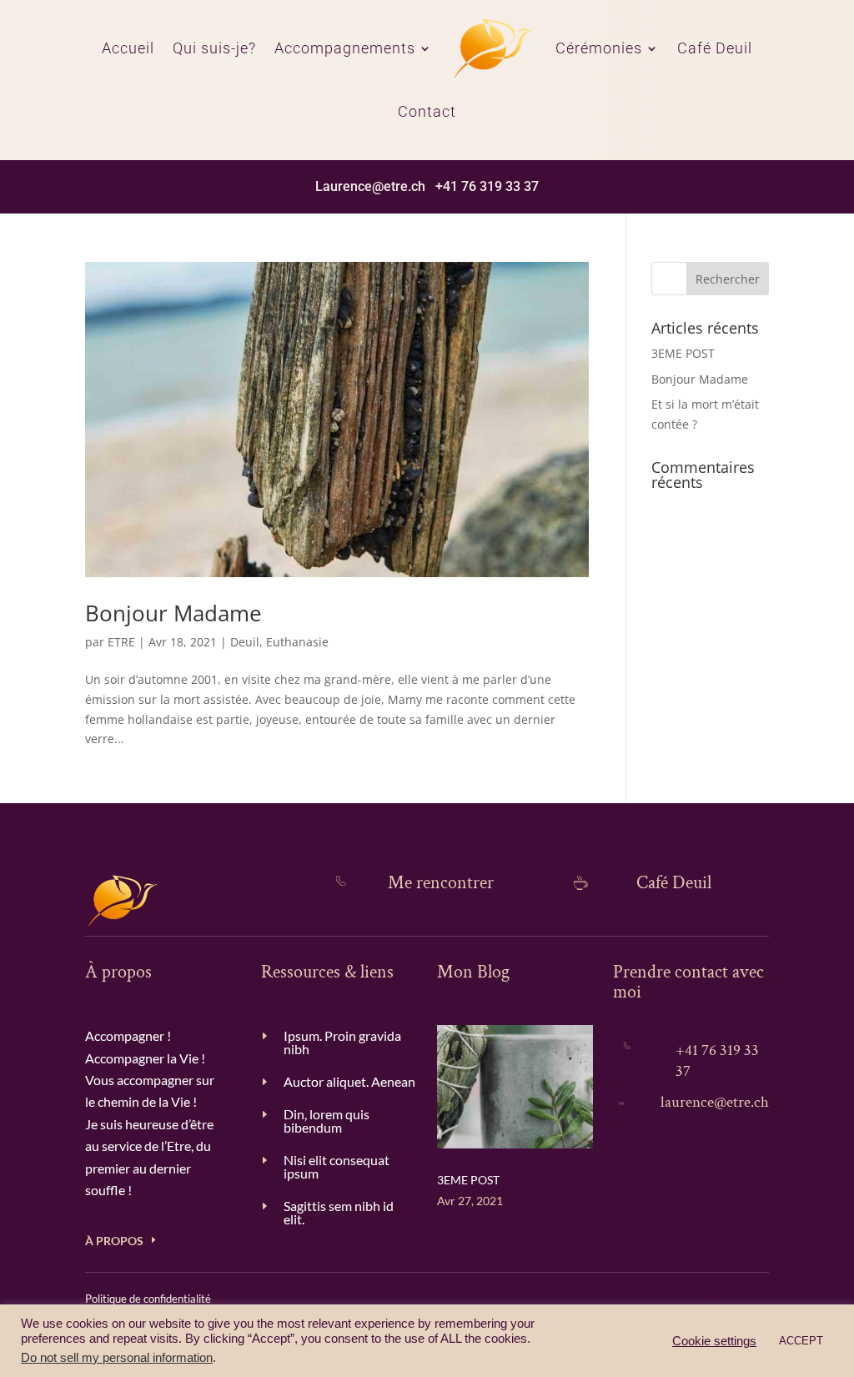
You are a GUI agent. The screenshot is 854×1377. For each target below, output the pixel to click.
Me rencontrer (441, 883)
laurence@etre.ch (715, 1102)
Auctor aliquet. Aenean (349, 1081)
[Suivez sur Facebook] (759, 1298)
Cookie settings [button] (714, 1341)
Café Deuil (714, 48)
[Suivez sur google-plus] (717, 1298)
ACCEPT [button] (801, 1340)
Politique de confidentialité (148, 1298)
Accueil (128, 48)
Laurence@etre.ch (370, 186)
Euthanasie (297, 642)
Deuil (244, 642)
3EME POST (683, 353)
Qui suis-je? (214, 48)
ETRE (121, 642)
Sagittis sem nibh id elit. (339, 1212)
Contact (427, 111)
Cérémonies (598, 48)
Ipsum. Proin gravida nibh (342, 1042)
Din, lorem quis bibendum (326, 1120)
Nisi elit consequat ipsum (336, 1166)
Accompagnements (344, 48)
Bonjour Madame (173, 613)
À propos (114, 1241)
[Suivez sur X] (675, 1298)
